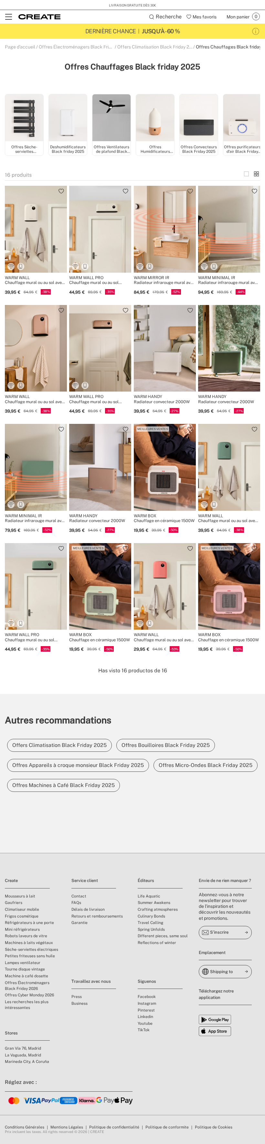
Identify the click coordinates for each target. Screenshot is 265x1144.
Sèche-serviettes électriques (31, 949)
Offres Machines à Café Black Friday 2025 (63, 785)
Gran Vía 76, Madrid (23, 1048)
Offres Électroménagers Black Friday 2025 (83, 46)
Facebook (147, 996)
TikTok (144, 1030)
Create (11, 880)
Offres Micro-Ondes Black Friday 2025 (205, 765)
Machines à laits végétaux (29, 942)
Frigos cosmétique (21, 916)
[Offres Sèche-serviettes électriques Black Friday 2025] (24, 118)
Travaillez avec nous (91, 981)
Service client (84, 880)
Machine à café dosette (26, 976)
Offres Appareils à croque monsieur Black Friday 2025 (78, 765)
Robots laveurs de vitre (26, 936)
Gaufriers (13, 902)
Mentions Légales (66, 1127)
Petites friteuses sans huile (30, 956)
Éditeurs (146, 880)
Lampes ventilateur (22, 962)
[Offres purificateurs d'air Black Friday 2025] (242, 118)
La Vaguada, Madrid (23, 1055)
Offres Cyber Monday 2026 (29, 995)
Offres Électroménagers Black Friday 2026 (27, 986)
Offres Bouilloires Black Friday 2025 (166, 745)
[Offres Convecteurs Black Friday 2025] (199, 118)
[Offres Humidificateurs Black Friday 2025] (155, 118)
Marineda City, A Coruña (27, 1061)
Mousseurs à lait (20, 896)
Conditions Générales (24, 1127)
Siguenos (147, 981)
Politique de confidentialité (114, 1127)
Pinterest (146, 1010)
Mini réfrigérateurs (22, 929)
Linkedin (145, 1016)
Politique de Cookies (213, 1127)
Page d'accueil (20, 46)
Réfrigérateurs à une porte (29, 922)
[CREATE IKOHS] (39, 16)
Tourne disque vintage (25, 969)
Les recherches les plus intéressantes (26, 1005)
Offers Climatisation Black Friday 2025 (157, 46)
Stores (11, 1033)
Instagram (147, 1003)
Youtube (145, 1023)
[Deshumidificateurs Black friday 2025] (68, 118)
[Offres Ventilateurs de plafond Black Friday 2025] (111, 118)
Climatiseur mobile (22, 909)
